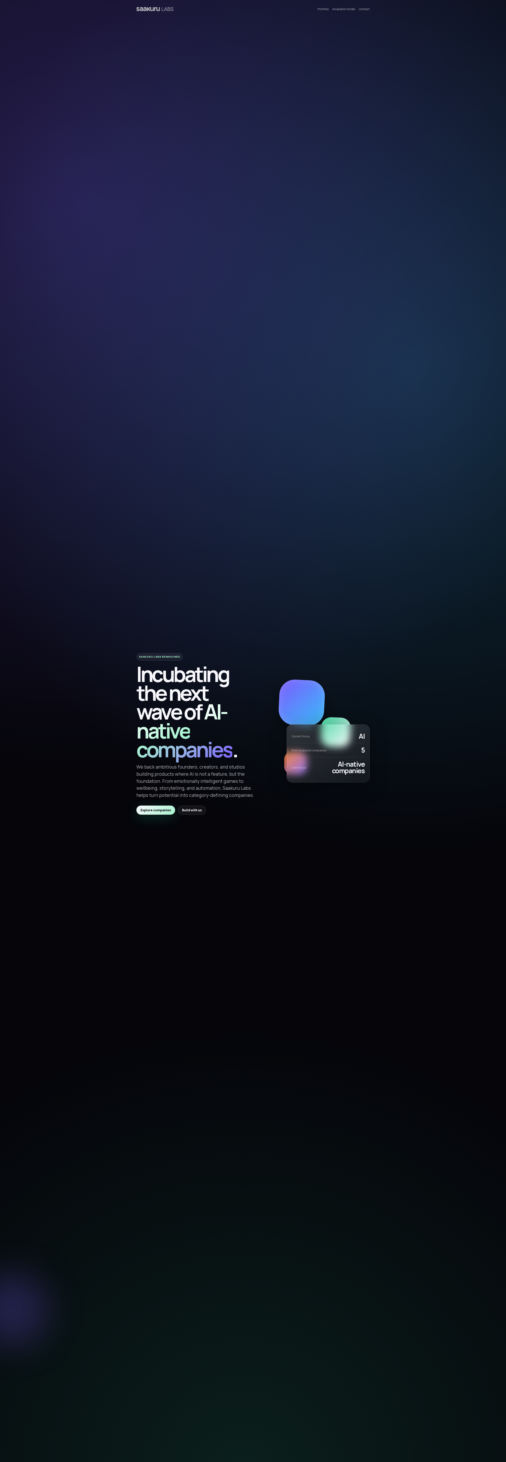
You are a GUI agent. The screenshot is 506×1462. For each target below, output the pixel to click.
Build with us (192, 810)
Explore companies (156, 810)
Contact (364, 9)
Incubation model (343, 9)
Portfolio (323, 9)
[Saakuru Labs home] (155, 9)
